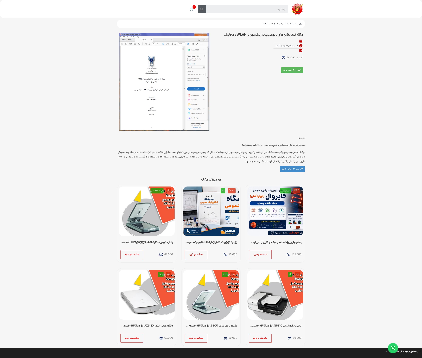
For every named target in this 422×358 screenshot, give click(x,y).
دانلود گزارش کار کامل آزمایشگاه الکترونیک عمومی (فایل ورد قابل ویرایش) (211, 243)
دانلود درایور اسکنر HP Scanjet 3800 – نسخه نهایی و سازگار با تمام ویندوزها (213, 327)
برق (300, 24)
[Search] (202, 9)
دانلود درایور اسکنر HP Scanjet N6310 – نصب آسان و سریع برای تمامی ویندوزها (276, 327)
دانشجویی (287, 24)
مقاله (265, 24)
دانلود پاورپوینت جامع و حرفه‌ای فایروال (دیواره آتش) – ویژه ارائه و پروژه (277, 243)
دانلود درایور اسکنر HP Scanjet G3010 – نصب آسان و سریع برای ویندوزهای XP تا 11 (148, 243)
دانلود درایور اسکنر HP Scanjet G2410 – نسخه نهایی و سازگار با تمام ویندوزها (148, 327)
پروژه (295, 24)
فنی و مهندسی (275, 24)
